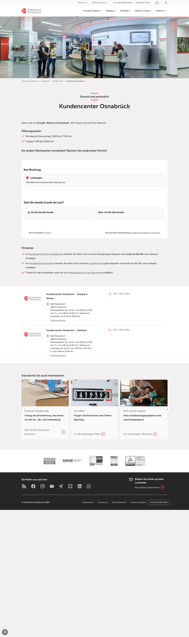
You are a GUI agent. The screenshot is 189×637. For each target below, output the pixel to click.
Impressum (103, 502)
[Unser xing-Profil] (61, 486)
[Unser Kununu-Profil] (70, 486)
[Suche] (166, 2)
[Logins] (158, 2)
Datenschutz (88, 502)
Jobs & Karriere (99, 3)
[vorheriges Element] (21, 409)
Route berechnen (58, 320)
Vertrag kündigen (138, 502)
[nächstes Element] (167, 409)
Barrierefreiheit (119, 502)
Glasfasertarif (96, 263)
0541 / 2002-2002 (121, 294)
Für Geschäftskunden (123, 3)
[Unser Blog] (24, 486)
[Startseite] (31, 10)
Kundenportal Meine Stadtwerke (46, 254)
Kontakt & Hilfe (142, 3)
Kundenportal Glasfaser (41, 263)
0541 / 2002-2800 (121, 330)
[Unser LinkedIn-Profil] (79, 486)
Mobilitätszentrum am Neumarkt (84, 272)
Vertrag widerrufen (159, 502)
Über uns (82, 3)
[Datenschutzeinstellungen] (5, 632)
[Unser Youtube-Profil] (51, 486)
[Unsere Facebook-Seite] (33, 486)
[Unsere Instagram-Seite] (42, 486)
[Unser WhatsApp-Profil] (88, 486)
